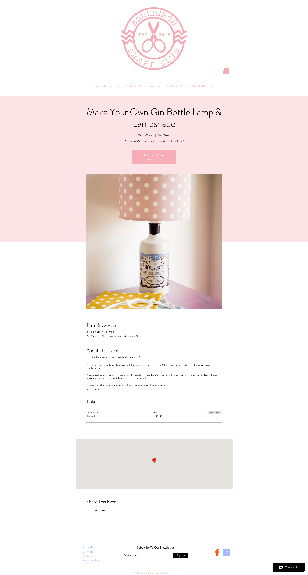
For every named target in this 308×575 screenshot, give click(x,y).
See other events (154, 159)
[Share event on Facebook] (88, 510)
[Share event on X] (95, 510)
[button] (226, 70)
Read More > (93, 389)
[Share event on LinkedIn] (103, 510)
